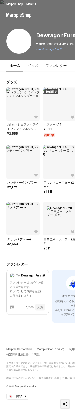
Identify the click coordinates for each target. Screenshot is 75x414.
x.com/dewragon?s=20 (49, 49)
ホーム (15, 65)
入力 (40, 307)
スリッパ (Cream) (19, 239)
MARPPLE (32, 4)
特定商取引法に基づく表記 (23, 354)
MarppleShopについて (50, 349)
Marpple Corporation (19, 349)
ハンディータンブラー (22, 182)
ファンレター (56, 65)
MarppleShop (14, 4)
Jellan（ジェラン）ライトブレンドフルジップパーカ (22, 127)
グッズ (32, 65)
